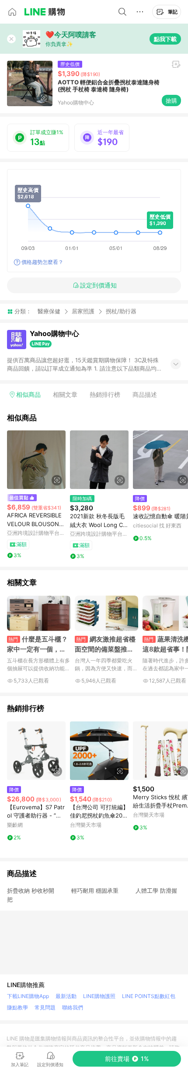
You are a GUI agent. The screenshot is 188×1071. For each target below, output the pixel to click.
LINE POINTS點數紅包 (148, 996)
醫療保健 (49, 311)
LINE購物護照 (99, 996)
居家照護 (83, 311)
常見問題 (45, 1007)
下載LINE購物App (28, 996)
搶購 (171, 100)
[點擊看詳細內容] (36, 459)
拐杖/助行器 (121, 311)
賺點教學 (17, 1007)
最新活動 (66, 996)
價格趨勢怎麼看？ (42, 262)
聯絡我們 (72, 1007)
